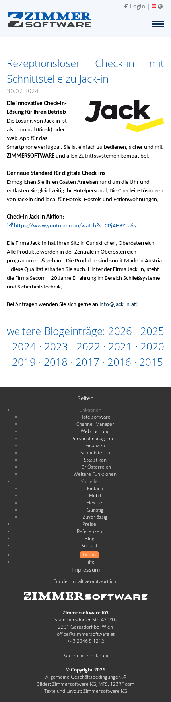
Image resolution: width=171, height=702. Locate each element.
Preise (89, 524)
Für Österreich (95, 467)
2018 (56, 362)
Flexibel (95, 502)
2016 (119, 362)
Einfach (95, 488)
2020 (152, 346)
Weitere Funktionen (95, 474)
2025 (152, 331)
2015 (151, 362)
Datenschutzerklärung (85, 655)
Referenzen (89, 531)
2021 (120, 346)
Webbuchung (95, 431)
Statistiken (95, 459)
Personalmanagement (95, 438)
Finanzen (95, 445)
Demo (89, 554)
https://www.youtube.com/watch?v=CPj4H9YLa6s (74, 226)
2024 (24, 346)
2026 (120, 331)
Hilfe (89, 561)
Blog (89, 538)
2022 (88, 346)
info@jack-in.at (117, 305)
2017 (87, 362)
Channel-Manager (95, 424)
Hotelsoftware (95, 417)
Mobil (95, 495)
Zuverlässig (95, 517)
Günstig (95, 509)
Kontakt (89, 545)
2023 (56, 346)
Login (136, 6)
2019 (24, 362)
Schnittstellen (95, 452)
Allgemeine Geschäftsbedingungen (83, 676)
